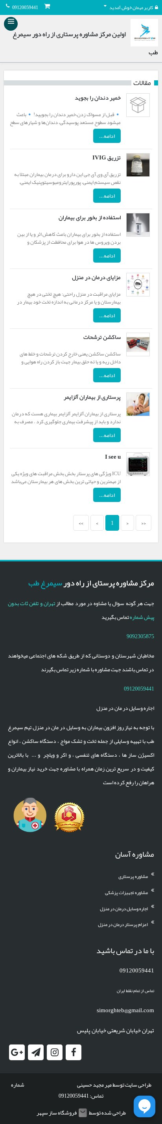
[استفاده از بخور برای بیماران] (138, 226)
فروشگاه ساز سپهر (57, 1112)
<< (143, 522)
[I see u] (138, 465)
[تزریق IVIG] (138, 166)
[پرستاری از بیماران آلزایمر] (138, 405)
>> (81, 522)
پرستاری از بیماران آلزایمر (92, 397)
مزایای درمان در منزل (96, 277)
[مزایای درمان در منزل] (138, 286)
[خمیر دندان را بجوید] (138, 106)
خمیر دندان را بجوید (98, 98)
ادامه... (107, 135)
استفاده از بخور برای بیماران (90, 217)
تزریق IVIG (106, 157)
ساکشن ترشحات (102, 337)
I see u (113, 457)
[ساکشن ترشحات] (138, 346)
